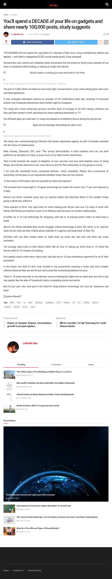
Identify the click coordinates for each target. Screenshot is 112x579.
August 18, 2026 (24, 532)
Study (16, 307)
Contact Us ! (18, 570)
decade (38, 303)
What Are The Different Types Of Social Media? (38, 528)
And (30, 303)
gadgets (50, 303)
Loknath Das (17, 34)
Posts (86, 303)
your (33, 307)
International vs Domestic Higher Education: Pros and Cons (44, 506)
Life (58, 303)
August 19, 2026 (24, 520)
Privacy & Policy (34, 570)
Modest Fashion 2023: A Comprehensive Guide (38, 406)
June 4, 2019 (33, 34)
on (79, 303)
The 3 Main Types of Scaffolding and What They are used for (44, 372)
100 (19, 303)
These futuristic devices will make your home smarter (30, 495)
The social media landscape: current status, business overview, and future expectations (57, 517)
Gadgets (14, 15)
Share (95, 303)
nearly (67, 303)
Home (6, 15)
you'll (25, 307)
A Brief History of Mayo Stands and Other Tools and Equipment (45, 394)
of (74, 303)
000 (12, 303)
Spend (8, 307)
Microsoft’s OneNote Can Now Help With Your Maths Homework (46, 383)
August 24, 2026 (13, 498)
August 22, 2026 (24, 509)
